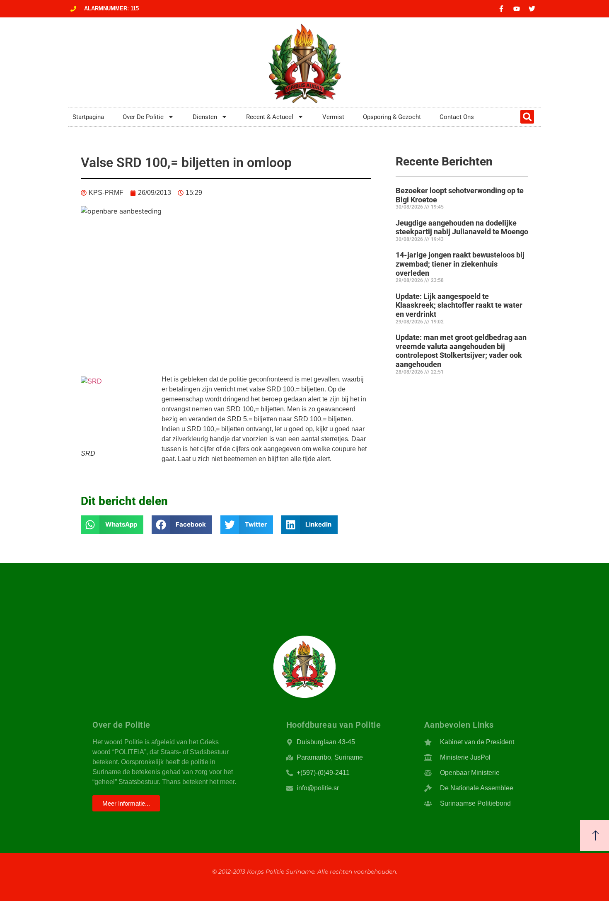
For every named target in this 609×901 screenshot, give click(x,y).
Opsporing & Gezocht (392, 117)
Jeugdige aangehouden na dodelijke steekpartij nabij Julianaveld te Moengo (462, 227)
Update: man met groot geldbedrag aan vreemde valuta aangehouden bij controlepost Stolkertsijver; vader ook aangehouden (461, 351)
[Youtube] (516, 8)
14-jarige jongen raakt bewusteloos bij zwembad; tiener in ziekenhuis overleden (460, 263)
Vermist (333, 117)
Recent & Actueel (269, 117)
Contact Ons (457, 117)
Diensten (205, 117)
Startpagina (88, 117)
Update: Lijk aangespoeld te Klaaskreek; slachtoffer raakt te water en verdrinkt (459, 305)
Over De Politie (143, 117)
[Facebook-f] (501, 8)
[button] (527, 117)
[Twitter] (532, 8)
